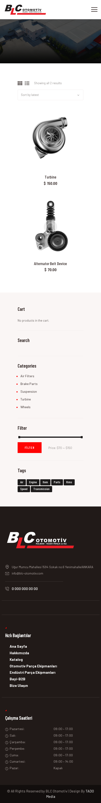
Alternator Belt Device (50, 263)
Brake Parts (29, 384)
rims (69, 482)
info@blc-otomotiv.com (27, 573)
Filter (30, 447)
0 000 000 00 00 (25, 588)
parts (57, 482)
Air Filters (27, 376)
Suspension (28, 391)
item (45, 482)
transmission (41, 489)
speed (23, 489)
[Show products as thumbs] (20, 83)
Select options (50, 140)
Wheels (25, 407)
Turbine (50, 177)
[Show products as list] (27, 83)
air (21, 482)
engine (33, 482)
